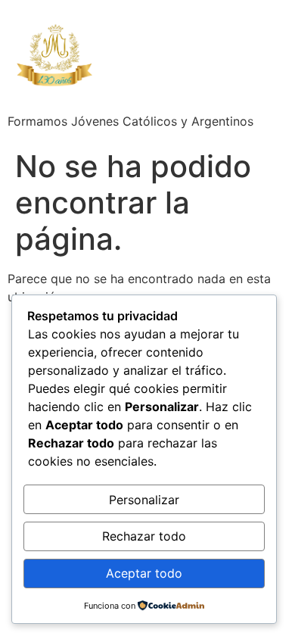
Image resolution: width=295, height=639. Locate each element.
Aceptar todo (144, 573)
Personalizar (144, 499)
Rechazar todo (144, 536)
